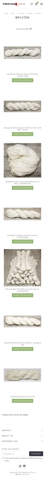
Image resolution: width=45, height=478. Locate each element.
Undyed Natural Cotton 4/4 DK (22, 396)
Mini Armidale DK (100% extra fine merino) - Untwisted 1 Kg (22, 290)
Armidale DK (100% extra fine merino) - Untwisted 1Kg (22, 236)
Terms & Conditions (28, 458)
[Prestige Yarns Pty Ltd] (14, 4)
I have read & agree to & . (23, 459)
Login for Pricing (22, 80)
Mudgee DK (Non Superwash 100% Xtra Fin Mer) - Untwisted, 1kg (22, 183)
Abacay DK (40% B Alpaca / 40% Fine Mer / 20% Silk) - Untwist (22, 129)
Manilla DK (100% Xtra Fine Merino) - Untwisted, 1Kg (22, 344)
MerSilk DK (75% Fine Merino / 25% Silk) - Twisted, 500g (22, 75)
